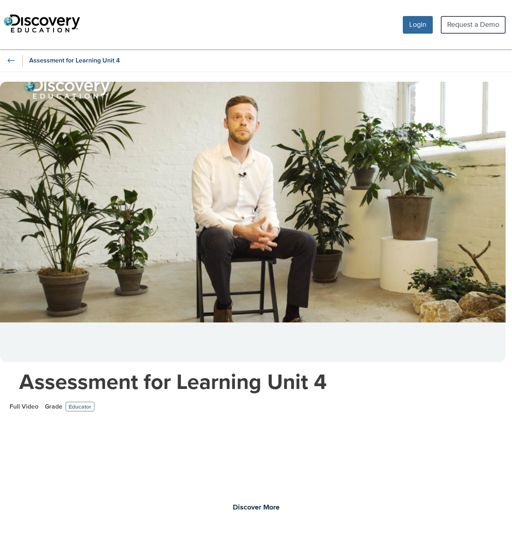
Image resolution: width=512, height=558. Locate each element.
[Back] (11, 60)
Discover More (256, 507)
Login (417, 24)
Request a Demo (473, 24)
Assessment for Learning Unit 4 (173, 381)
